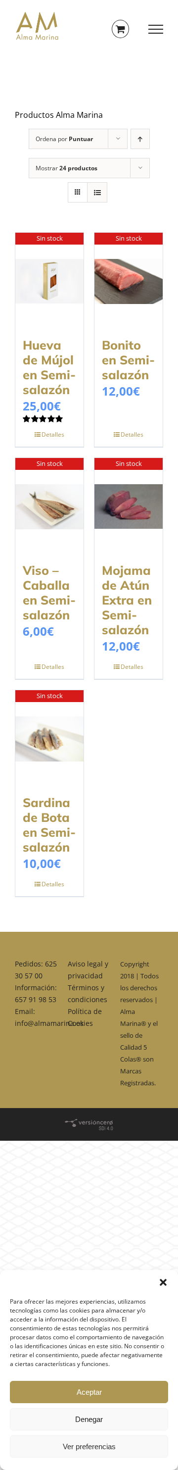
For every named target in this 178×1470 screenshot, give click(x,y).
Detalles (53, 434)
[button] (163, 1282)
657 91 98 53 (35, 999)
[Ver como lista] (97, 192)
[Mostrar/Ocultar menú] (156, 29)
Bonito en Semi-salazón (128, 359)
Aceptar (89, 1392)
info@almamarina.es (49, 1023)
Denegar (89, 1419)
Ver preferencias (89, 1446)
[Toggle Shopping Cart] (120, 29)
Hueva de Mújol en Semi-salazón (49, 367)
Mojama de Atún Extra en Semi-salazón (127, 599)
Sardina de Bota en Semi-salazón (49, 825)
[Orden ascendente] (140, 139)
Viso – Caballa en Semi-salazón (49, 592)
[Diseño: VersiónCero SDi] (89, 1122)
